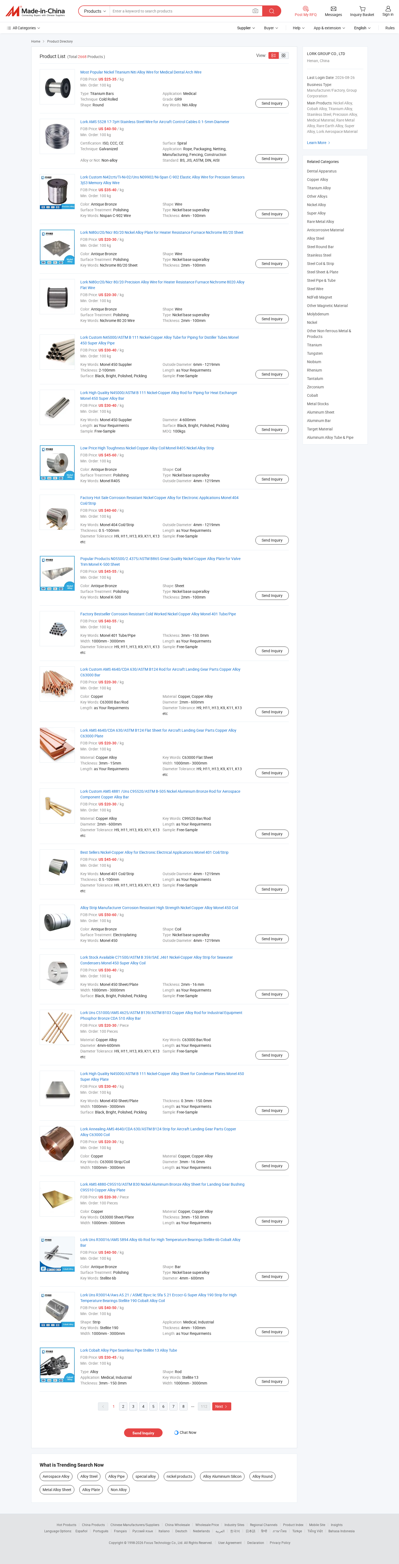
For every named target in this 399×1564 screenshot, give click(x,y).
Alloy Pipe (116, 1476)
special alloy (145, 1476)
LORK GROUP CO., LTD (326, 53)
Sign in (388, 14)
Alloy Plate (91, 1489)
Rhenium (314, 370)
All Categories (24, 27)
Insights (337, 1525)
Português (100, 1531)
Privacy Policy (280, 1542)
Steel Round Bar (320, 246)
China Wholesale (177, 1525)
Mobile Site (317, 1525)
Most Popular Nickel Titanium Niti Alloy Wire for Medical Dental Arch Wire (140, 72)
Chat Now (188, 1432)
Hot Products (66, 1525)
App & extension (327, 27)
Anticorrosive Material (325, 229)
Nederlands (201, 1531)
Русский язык (142, 1531)
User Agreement (230, 1542)
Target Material (319, 428)
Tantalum (315, 378)
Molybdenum (318, 313)
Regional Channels (263, 1525)
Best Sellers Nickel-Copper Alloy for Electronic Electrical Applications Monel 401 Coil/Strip (154, 852)
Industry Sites (234, 1525)
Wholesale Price (207, 1525)
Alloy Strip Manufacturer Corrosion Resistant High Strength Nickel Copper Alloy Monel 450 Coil (159, 907)
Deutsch (181, 1531)
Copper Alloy (317, 179)
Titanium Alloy (319, 187)
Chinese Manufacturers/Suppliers (134, 1525)
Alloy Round (262, 1476)
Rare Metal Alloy (320, 221)
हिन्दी (264, 1531)
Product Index (293, 1525)
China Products (93, 1525)
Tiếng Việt (315, 1531)
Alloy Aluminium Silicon (222, 1476)
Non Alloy (119, 1489)
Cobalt (312, 395)
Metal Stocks (318, 403)
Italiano (164, 1531)
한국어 (235, 1531)
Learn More (319, 142)
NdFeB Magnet (319, 297)
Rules (390, 27)
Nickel (312, 322)
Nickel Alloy (316, 204)
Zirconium (315, 386)
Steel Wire (315, 288)
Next (221, 1406)
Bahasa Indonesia (341, 1531)
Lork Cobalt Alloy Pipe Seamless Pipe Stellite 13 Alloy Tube (128, 1350)
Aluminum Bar (319, 420)
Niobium (314, 361)
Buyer (269, 27)
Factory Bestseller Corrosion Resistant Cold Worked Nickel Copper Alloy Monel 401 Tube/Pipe (158, 613)
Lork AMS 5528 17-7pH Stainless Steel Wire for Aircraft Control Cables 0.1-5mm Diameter (154, 121)
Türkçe (297, 1531)
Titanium (314, 344)
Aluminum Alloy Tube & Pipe (330, 437)
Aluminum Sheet (320, 412)
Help (296, 27)
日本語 (250, 1531)
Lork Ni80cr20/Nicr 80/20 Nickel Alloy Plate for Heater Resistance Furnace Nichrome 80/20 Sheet (161, 232)
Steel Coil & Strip (320, 263)
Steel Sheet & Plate (322, 271)
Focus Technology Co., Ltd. (164, 1542)
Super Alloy (316, 213)
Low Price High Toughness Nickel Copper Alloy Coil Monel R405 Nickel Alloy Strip (147, 447)
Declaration (255, 1542)
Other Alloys (317, 196)
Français (120, 1531)
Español (81, 1531)
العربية (220, 1531)
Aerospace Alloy (56, 1476)
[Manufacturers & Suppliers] (35, 11)
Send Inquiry (272, 103)
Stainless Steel (319, 255)
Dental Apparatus (322, 171)
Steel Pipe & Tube (321, 280)
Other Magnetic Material (327, 305)
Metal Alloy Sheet (57, 1489)
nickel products (179, 1476)
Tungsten (315, 353)
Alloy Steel (88, 1476)
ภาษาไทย (280, 1531)
